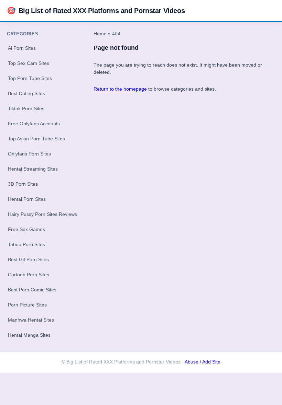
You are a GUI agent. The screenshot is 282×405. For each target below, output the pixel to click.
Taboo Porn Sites (26, 244)
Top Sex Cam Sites (28, 63)
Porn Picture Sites (27, 305)
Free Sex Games (26, 229)
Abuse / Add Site (202, 361)
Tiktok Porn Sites (26, 108)
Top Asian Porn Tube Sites (36, 138)
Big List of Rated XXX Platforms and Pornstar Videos (96, 10)
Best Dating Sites (26, 93)
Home (100, 33)
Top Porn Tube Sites (30, 78)
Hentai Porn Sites (27, 199)
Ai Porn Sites (22, 48)
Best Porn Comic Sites (32, 289)
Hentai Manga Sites (29, 335)
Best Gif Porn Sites (28, 259)
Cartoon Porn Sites (28, 274)
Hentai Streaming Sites (33, 169)
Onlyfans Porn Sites (29, 154)
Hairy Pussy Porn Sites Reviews (42, 214)
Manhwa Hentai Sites (31, 320)
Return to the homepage (120, 89)
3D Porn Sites (23, 184)
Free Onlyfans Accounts (34, 123)
